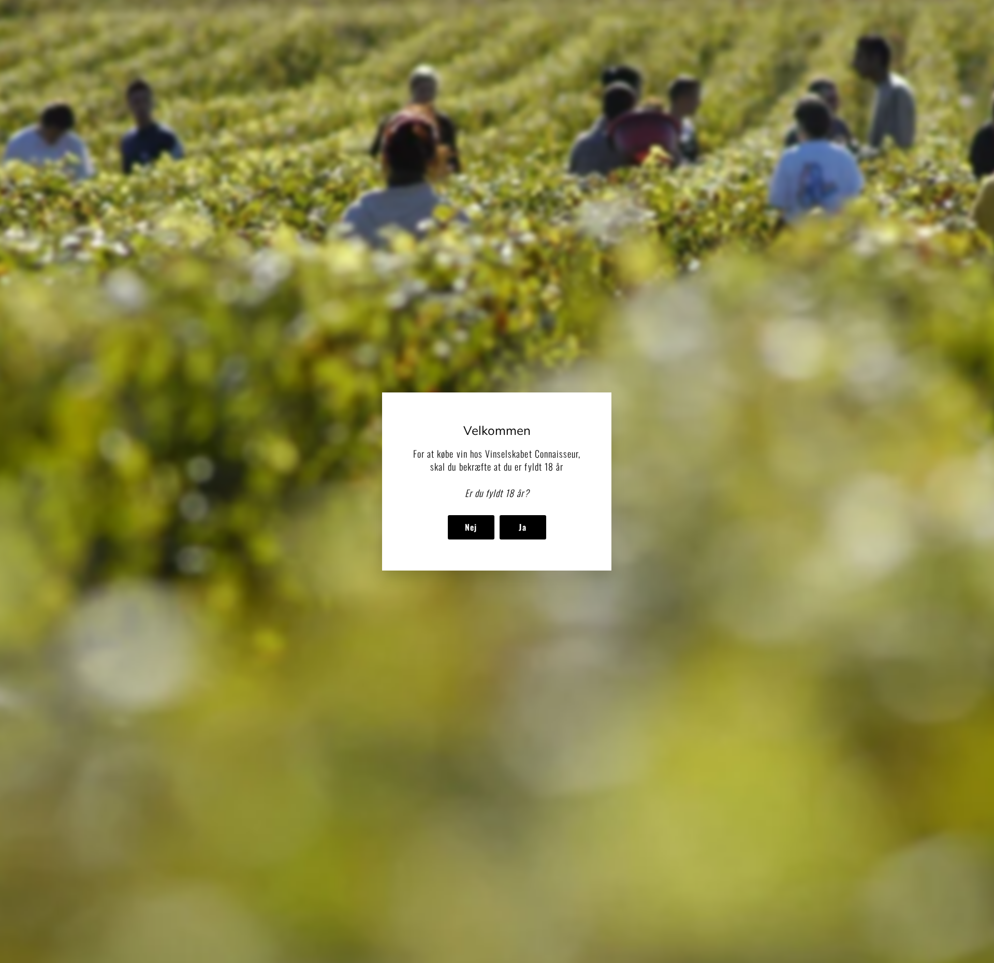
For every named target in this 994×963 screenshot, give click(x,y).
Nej (471, 527)
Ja (523, 527)
